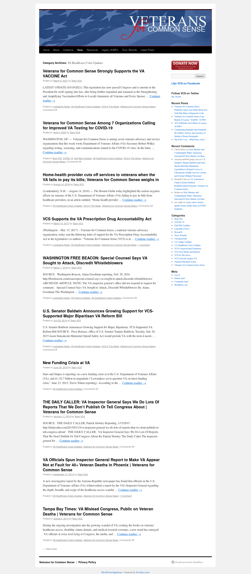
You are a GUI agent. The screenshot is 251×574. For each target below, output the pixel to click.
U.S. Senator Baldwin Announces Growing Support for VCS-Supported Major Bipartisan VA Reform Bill (98, 313)
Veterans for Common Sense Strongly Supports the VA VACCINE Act (93, 73)
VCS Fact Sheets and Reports (187, 251)
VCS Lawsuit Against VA (185, 258)
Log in (177, 274)
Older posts (50, 548)
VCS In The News (110, 106)
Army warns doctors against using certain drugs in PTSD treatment (190, 205)
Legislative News (61, 106)
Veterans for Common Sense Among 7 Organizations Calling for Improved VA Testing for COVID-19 (99, 125)
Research (178, 231)
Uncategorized (180, 238)
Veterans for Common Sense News (137, 106)
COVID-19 (68, 158)
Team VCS (76, 80)
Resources (92, 50)
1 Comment (144, 244)
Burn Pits (57, 158)
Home (46, 50)
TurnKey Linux (143, 572)
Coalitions (68, 50)
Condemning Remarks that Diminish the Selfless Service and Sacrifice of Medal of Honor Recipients (190, 133)
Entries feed (179, 278)
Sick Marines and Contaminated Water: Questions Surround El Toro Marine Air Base (189, 152)
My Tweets (176, 96)
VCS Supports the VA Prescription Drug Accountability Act (97, 218)
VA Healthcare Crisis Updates (86, 106)
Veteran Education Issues (185, 261)
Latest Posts (147, 50)
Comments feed (181, 281)
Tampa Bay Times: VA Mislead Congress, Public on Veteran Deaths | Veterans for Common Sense (98, 511)
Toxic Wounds (129, 50)
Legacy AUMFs (110, 50)
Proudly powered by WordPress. (189, 562)
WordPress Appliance (111, 572)
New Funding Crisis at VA (66, 362)
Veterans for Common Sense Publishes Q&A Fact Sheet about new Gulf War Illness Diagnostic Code (190, 109)
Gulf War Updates (83, 158)
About (56, 50)
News (80, 50)
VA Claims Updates (80, 297)
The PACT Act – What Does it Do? (189, 139)
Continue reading (55, 152)
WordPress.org (180, 284)
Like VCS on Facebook (185, 83)
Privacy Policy (87, 562)
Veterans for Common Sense (57, 562)
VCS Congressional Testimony (187, 248)
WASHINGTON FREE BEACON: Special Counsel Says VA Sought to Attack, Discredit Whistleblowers (95, 260)
